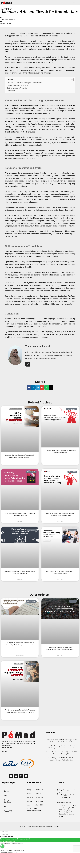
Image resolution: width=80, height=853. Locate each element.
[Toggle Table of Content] (71, 79)
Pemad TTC (8, 811)
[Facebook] (11, 776)
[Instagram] (27, 364)
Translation (6, 9)
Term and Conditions (7, 801)
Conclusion (11, 91)
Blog (5, 795)
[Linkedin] (26, 776)
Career (6, 791)
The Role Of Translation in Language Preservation (24, 82)
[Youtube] (16, 776)
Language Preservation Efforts (17, 85)
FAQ (5, 806)
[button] (73, 2)
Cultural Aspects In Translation (17, 88)
